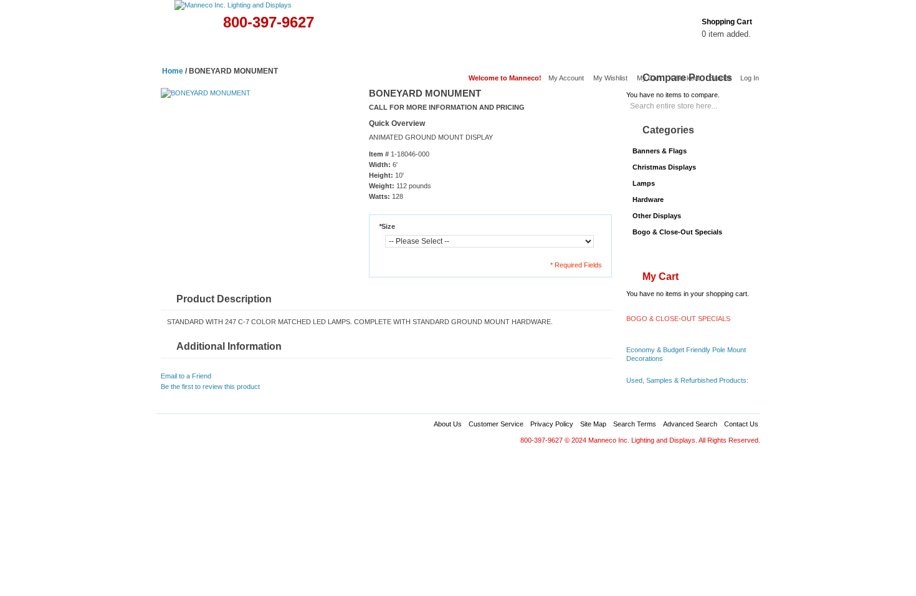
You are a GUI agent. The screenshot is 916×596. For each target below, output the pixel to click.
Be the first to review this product (210, 386)
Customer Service (496, 424)
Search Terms (634, 424)
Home (174, 47)
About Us (448, 424)
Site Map (593, 424)
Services (541, 47)
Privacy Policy (551, 424)
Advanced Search (690, 424)
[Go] (746, 101)
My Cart (649, 78)
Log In (749, 78)
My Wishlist (610, 78)
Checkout (685, 78)
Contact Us (741, 424)
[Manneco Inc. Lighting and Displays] (276, 5)
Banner (720, 78)
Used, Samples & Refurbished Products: (687, 380)
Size (387, 226)
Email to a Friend (186, 376)
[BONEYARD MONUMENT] (205, 93)
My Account (566, 78)
